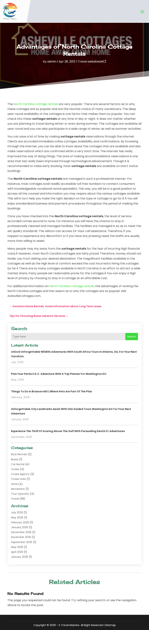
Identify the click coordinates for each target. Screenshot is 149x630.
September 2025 (21, 542)
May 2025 (17, 547)
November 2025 (21, 537)
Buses (14, 459)
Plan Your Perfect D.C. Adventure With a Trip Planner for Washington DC (58, 374)
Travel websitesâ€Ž (92, 61)
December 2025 (21, 532)
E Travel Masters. (69, 625)
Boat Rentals (19, 454)
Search (131, 336)
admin (51, 61)
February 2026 (20, 522)
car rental (17, 464)
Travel (15, 498)
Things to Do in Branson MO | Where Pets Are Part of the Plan (51, 391)
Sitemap (110, 625)
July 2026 (17, 512)
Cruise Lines (18, 479)
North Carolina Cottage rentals (71, 286)
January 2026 (19, 527)
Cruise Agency (20, 474)
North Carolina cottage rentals (36, 104)
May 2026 (17, 517)
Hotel (14, 484)
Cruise (15, 469)
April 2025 (17, 552)
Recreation (18, 489)
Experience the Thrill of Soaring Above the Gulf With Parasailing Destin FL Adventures (68, 431)
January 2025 (19, 557)
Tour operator (20, 494)
